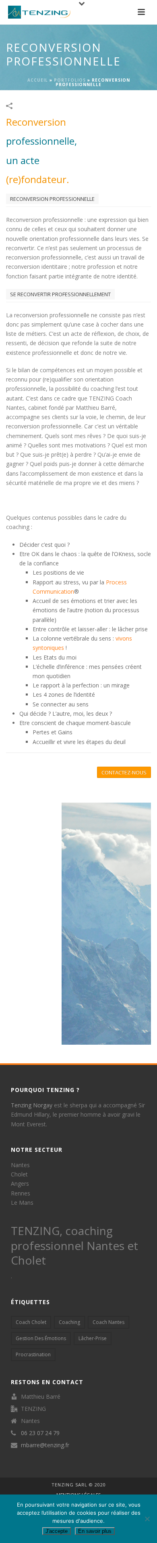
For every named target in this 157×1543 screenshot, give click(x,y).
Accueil (37, 80)
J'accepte (56, 1531)
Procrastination (33, 1354)
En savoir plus (95, 1531)
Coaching (69, 1322)
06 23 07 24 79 (40, 1433)
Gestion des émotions (41, 1338)
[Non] (147, 1519)
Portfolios (70, 80)
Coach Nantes (108, 1322)
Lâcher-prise (92, 1338)
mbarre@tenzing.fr (45, 1445)
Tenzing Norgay (31, 1105)
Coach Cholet (31, 1322)
